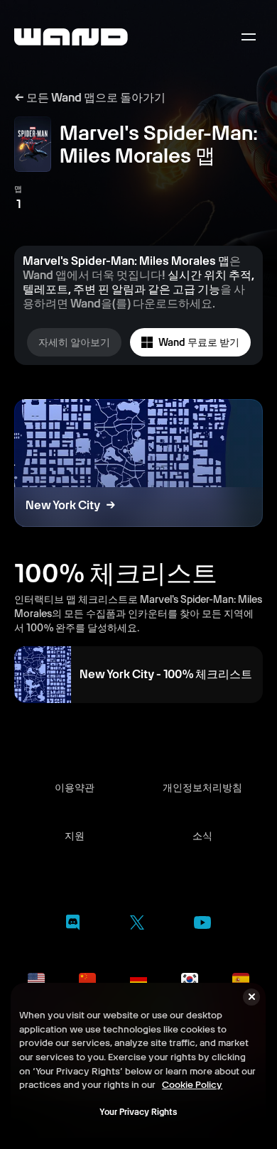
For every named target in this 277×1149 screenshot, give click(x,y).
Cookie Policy (192, 1084)
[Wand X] (136, 925)
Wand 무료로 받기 (198, 342)
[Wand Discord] (72, 925)
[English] (36, 979)
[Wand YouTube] (202, 924)
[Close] (251, 997)
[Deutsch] (138, 979)
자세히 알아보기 (74, 342)
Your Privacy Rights (138, 1112)
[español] (240, 979)
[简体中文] (87, 979)
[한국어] (189, 979)
